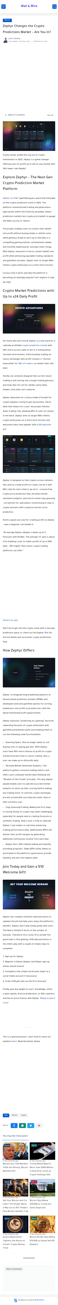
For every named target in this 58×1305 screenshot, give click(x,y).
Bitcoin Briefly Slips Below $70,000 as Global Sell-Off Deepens (42, 1241)
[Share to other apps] (39, 1125)
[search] (54, 6)
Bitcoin (7, 20)
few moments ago (11, 1161)
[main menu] (3, 6)
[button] (14, 1125)
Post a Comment (14, 1269)
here (14, 1041)
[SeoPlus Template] (15, 1300)
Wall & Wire (29, 6)
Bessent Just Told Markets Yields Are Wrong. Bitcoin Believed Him (15, 1167)
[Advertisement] (29, 80)
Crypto (23, 1115)
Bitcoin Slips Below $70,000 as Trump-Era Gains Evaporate (40, 1204)
